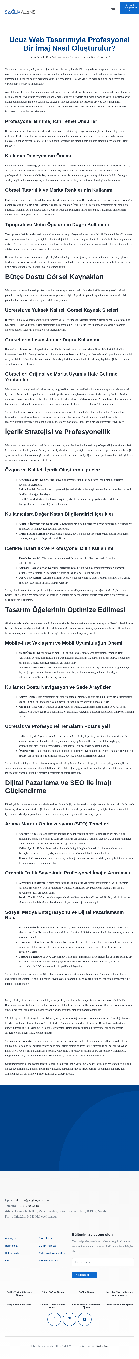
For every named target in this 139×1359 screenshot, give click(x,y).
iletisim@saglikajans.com (32, 1200)
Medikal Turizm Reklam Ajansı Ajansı (119, 1293)
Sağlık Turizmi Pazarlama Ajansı (86, 1306)
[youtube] (85, 1319)
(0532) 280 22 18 (28, 1205)
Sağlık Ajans (102, 1346)
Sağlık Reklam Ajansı (19, 1304)
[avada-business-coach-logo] (20, 8)
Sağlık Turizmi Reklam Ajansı (19, 1293)
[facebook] (54, 1319)
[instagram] (69, 1319)
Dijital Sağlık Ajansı (53, 1292)
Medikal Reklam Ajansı (120, 1304)
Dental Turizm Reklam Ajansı (52, 1306)
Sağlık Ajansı (86, 1292)
